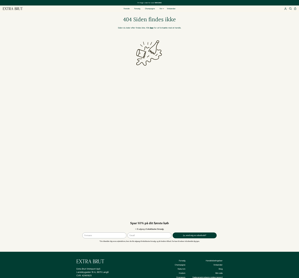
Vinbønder (218, 265)
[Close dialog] (293, 221)
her (151, 28)
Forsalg (182, 260)
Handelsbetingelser (214, 260)
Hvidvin (182, 273)
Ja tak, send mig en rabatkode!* (271, 261)
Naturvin (181, 269)
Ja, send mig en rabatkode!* (194, 235)
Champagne (180, 265)
